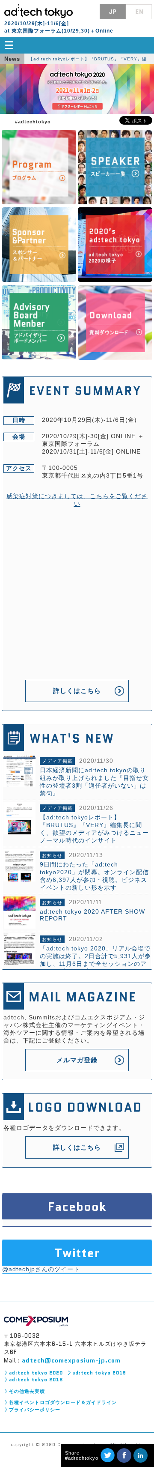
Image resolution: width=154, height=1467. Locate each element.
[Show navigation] (77, 45)
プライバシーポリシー (34, 1409)
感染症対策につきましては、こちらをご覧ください (77, 500)
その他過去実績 (27, 1391)
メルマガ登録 (77, 1060)
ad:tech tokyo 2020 (36, 1372)
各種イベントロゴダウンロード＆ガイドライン (63, 1402)
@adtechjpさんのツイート (41, 1269)
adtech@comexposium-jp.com (71, 1360)
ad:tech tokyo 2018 (36, 1379)
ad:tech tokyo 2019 (99, 1372)
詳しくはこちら (77, 691)
